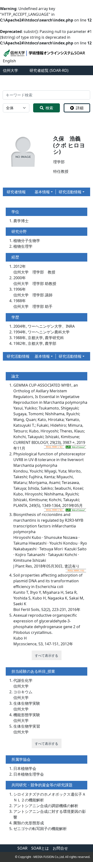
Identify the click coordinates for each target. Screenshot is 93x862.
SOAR (22, 848)
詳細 (79, 107)
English (9, 60)
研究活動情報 (70, 191)
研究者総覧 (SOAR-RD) (49, 70)
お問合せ (60, 848)
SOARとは (40, 848)
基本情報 (42, 191)
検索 (49, 107)
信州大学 (10, 70)
